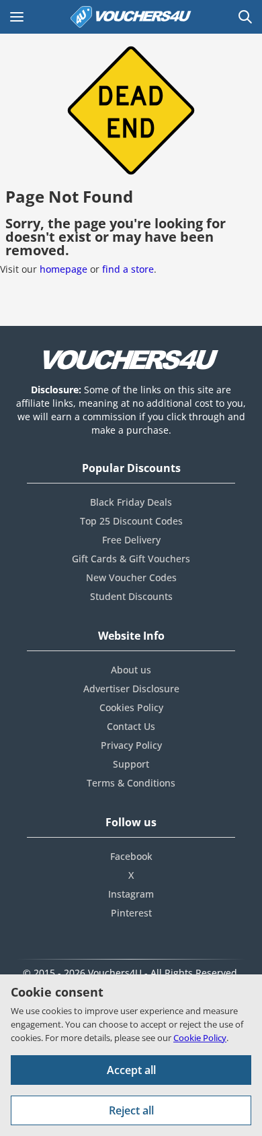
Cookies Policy (131, 707)
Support (131, 764)
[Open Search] (245, 17)
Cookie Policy (199, 1038)
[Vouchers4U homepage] (131, 16)
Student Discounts (131, 596)
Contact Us (131, 726)
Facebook (131, 856)
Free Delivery (131, 539)
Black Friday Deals (131, 502)
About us (131, 669)
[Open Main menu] (17, 17)
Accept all (131, 1070)
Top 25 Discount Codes (131, 520)
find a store (128, 269)
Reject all (131, 1110)
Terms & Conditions (131, 782)
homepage (63, 269)
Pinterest (131, 912)
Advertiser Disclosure (131, 688)
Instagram (131, 894)
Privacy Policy (131, 745)
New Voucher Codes (131, 577)
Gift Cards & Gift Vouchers (131, 558)
